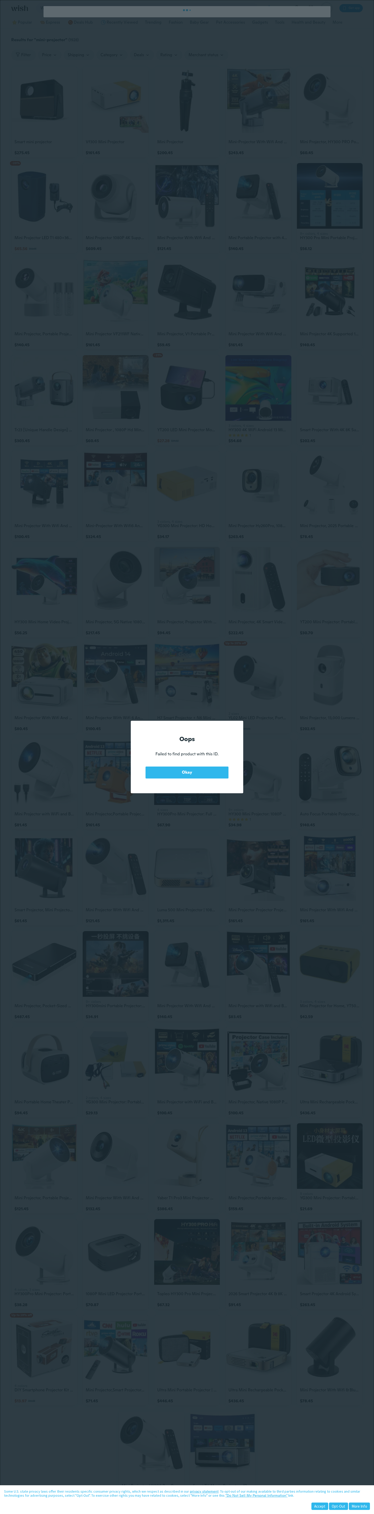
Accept (319, 1506)
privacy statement (204, 1491)
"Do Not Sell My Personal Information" (256, 1495)
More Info (359, 1506)
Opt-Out (338, 1506)
